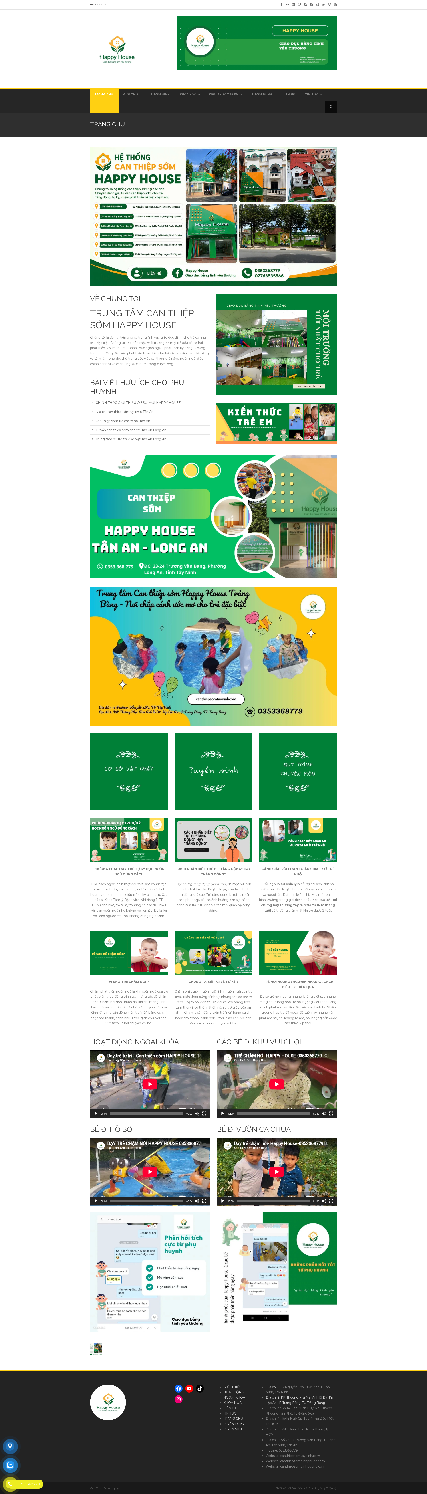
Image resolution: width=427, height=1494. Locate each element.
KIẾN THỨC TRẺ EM (224, 94)
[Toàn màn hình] (204, 1113)
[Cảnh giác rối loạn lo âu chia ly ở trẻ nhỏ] (298, 840)
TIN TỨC (311, 94)
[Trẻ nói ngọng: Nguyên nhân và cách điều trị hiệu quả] (298, 953)
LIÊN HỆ (288, 94)
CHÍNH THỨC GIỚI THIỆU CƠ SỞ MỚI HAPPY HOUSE (138, 403)
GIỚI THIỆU (132, 94)
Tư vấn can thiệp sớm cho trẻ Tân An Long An (131, 430)
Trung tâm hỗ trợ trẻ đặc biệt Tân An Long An (131, 439)
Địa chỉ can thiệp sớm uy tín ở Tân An (124, 412)
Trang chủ (104, 94)
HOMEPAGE (98, 4)
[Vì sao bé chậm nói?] (129, 953)
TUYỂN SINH (160, 94)
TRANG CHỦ (233, 1419)
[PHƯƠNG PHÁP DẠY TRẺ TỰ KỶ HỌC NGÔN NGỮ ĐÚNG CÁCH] (129, 840)
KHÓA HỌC (188, 94)
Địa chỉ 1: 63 (275, 1387)
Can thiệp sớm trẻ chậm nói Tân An (123, 421)
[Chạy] (96, 1113)
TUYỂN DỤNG (262, 94)
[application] (150, 1084)
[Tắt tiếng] (197, 1113)
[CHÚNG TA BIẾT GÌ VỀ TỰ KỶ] (213, 953)
